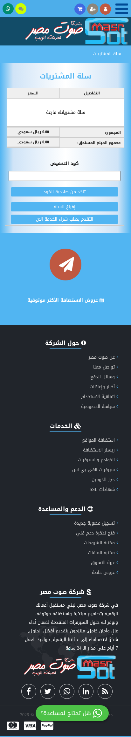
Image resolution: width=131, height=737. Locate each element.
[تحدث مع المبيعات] (20, 8)
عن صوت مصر (102, 357)
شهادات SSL (102, 489)
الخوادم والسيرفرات (96, 460)
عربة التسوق (103, 562)
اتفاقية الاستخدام (98, 396)
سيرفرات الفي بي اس (93, 469)
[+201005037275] (8, 8)
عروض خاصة (103, 572)
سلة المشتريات (107, 54)
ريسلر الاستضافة (99, 450)
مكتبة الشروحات (99, 543)
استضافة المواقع (98, 440)
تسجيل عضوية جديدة (94, 523)
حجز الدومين (103, 479)
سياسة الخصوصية (98, 406)
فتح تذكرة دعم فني (95, 533)
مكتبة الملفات (101, 552)
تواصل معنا (104, 367)
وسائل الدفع (102, 377)
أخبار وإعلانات (102, 386)
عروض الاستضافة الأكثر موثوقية (63, 300)
